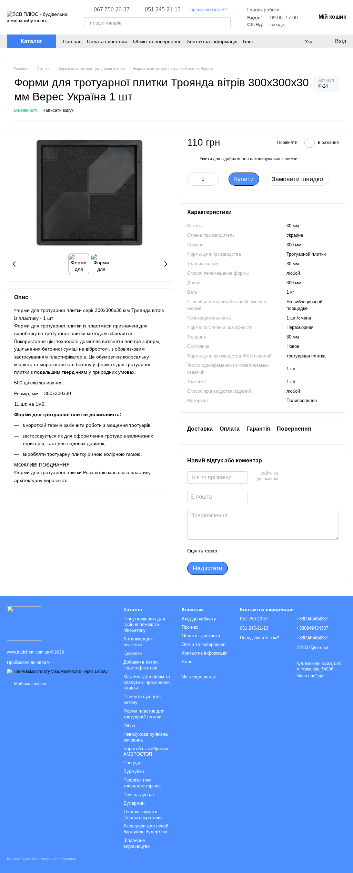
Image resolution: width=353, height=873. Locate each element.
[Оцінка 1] (228, 551)
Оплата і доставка (107, 41)
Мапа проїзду (309, 676)
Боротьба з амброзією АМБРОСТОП (146, 751)
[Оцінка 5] (272, 551)
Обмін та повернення (157, 41)
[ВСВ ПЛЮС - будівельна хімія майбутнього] (24, 623)
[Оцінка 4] (261, 551)
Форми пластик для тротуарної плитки (143, 713)
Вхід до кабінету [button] (199, 618)
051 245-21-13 (163, 9)
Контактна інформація (212, 41)
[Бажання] (280, 41)
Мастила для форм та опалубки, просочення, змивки (147, 682)
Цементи (132, 653)
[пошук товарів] (225, 22)
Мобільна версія (29, 683)
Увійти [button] (206, 158)
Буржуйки (133, 771)
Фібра (129, 725)
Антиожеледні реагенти (138, 641)
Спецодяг (133, 762)
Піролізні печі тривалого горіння (142, 782)
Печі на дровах (139, 794)
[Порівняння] (294, 41)
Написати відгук (57, 110)
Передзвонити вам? (207, 9)
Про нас (72, 41)
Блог (248, 41)
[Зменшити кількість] (192, 179)
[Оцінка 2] (239, 551)
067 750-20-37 (112, 9)
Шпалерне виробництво (136, 843)
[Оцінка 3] (250, 551)
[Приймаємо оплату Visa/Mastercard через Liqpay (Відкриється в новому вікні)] (57, 671)
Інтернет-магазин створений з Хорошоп (41, 859)
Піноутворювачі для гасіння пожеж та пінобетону (144, 624)
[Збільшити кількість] (214, 179)
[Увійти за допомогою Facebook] (286, 476)
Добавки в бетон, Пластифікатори (141, 664)
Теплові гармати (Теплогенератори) (142, 814)
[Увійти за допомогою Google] (297, 476)
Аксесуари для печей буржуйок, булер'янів (145, 828)
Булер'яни (133, 803)
